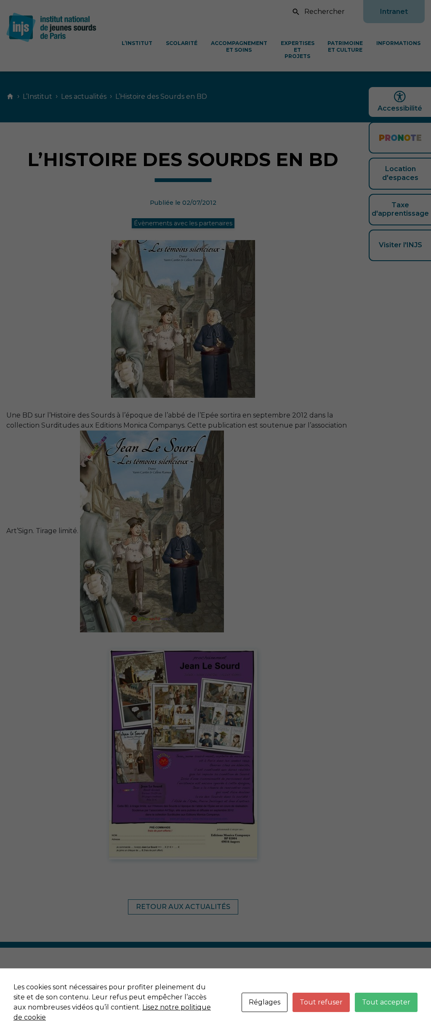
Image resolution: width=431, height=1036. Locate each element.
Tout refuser (321, 1002)
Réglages (264, 1002)
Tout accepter (386, 1002)
